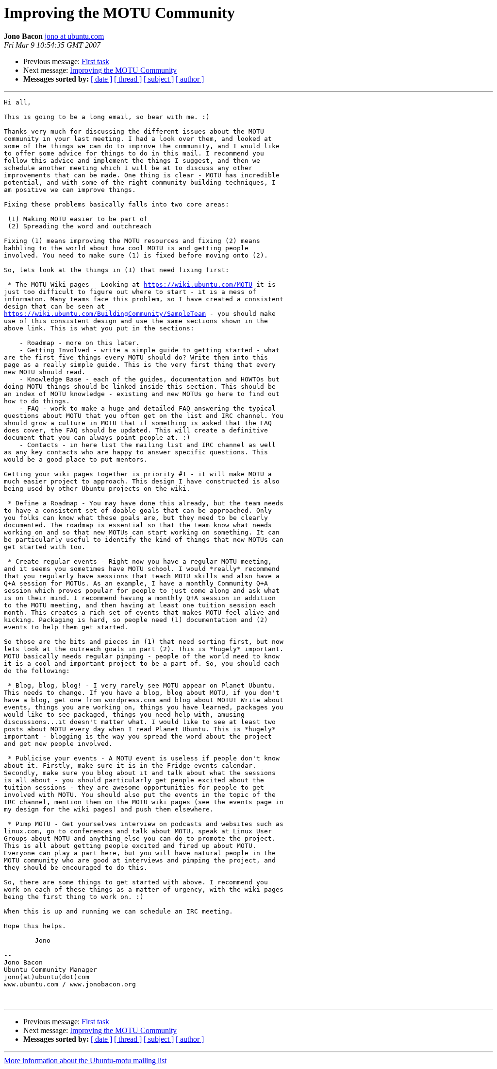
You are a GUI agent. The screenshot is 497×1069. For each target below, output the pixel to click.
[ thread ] (128, 79)
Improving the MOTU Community (123, 70)
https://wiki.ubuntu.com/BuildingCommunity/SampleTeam (105, 313)
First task (95, 61)
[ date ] (101, 79)
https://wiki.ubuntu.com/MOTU (198, 284)
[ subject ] (159, 79)
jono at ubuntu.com (74, 36)
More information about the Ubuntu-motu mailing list (85, 1060)
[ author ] (190, 79)
